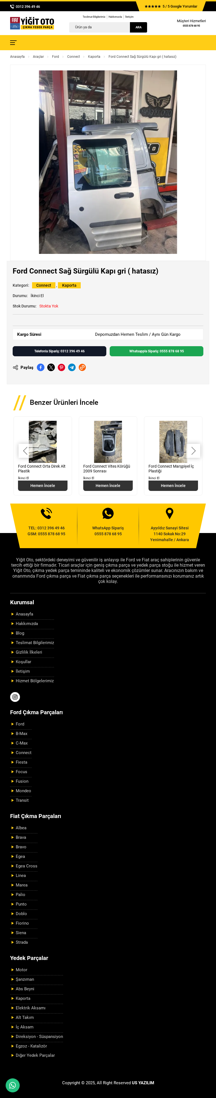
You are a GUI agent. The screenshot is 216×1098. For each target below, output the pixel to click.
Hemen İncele (42, 485)
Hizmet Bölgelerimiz (35, 680)
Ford (55, 57)
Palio (20, 894)
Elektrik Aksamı (31, 1007)
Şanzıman (25, 979)
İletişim (129, 16)
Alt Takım (25, 1017)
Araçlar (38, 57)
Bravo (21, 846)
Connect (73, 57)
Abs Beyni (25, 988)
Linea (21, 875)
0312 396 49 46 (28, 6)
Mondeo (23, 790)
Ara (138, 27)
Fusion (22, 781)
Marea (22, 885)
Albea (21, 827)
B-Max (21, 733)
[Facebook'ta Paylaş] (40, 367)
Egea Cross (26, 866)
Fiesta (21, 762)
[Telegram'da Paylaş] (72, 367)
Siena (21, 932)
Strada (22, 942)
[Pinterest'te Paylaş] (61, 367)
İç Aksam (24, 1027)
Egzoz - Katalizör (31, 1046)
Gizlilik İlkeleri (29, 652)
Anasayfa (17, 57)
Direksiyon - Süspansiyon (39, 1036)
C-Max (22, 743)
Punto (21, 904)
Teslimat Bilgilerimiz (94, 16)
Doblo (21, 913)
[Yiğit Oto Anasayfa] (32, 23)
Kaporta (94, 57)
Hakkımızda (115, 16)
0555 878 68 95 (191, 25)
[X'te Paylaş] (51, 367)
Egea (20, 856)
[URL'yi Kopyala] (82, 367)
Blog (20, 633)
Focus (21, 771)
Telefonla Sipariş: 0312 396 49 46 (59, 351)
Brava (21, 837)
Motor (21, 969)
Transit (22, 800)
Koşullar (23, 661)
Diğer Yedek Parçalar (35, 1055)
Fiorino (22, 923)
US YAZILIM (143, 1082)
